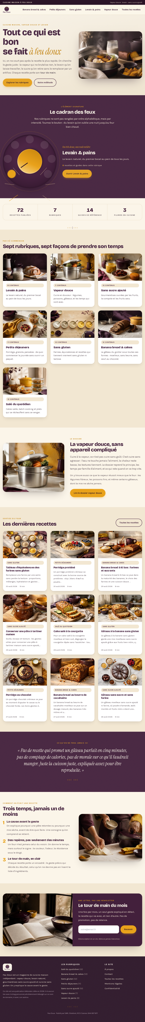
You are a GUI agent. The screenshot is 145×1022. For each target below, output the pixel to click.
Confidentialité (112, 988)
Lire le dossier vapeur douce (88, 493)
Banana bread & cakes (34, 9)
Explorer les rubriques (17, 82)
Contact (109, 974)
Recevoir (128, 929)
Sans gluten (75, 9)
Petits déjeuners (57, 9)
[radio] (12, 174)
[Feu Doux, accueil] (7, 9)
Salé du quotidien (72, 969)
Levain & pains (92, 9)
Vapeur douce (111, 9)
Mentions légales (113, 983)
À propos (109, 969)
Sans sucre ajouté (72, 988)
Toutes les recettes (131, 9)
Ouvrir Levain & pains (77, 173)
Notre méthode (45, 82)
